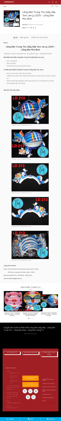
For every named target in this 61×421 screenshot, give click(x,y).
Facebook (51, 419)
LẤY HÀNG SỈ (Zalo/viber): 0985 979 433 (30, 378)
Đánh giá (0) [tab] (24, 37)
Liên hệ (44, 400)
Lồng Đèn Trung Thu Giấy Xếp (35, 24)
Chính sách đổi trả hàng (48, 386)
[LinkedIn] (33, 397)
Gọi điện (11, 419)
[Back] (5, 6)
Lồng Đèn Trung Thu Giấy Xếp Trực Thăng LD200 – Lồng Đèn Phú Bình (49, 314)
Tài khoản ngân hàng (47, 397)
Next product (56, 6)
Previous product (52, 6)
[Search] (49, 2)
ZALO (31, 419)
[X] (30, 391)
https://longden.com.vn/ (15, 278)
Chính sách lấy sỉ (46, 394)
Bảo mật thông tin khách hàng (49, 391)
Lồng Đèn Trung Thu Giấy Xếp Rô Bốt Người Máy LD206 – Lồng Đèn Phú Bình (30, 314)
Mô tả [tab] (15, 37)
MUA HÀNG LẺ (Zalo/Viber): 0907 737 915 (30, 384)
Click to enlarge (17, 20)
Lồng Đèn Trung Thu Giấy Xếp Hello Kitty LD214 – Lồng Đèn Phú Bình (12, 314)
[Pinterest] (28, 397)
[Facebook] (25, 391)
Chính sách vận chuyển (48, 383)
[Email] (36, 391)
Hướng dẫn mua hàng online (47, 380)
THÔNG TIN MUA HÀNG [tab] (39, 37)
